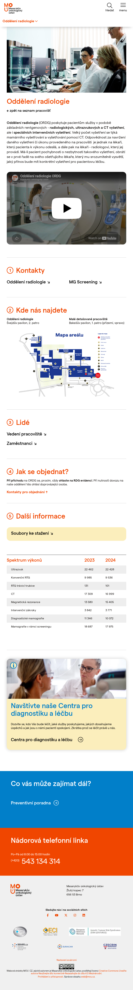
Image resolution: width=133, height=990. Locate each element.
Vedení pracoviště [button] (27, 433)
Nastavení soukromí (67, 960)
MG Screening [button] (86, 281)
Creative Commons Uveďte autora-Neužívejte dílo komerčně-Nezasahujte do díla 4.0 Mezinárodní (78, 972)
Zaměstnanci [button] (23, 443)
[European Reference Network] (95, 931)
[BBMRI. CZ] (20, 946)
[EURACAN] (65, 946)
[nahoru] (126, 984)
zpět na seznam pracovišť (30, 110)
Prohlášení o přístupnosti (50, 976)
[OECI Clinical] (50, 931)
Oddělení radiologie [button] (29, 281)
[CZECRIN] (110, 946)
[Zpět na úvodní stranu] (22, 8)
